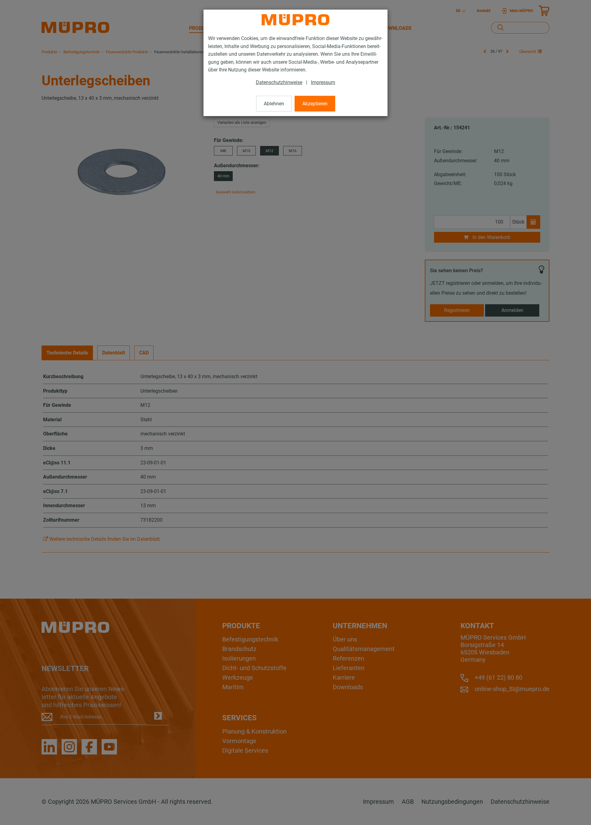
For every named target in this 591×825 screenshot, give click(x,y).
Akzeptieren (315, 104)
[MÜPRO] (295, 19)
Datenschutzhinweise (279, 82)
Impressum (323, 82)
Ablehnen (274, 104)
